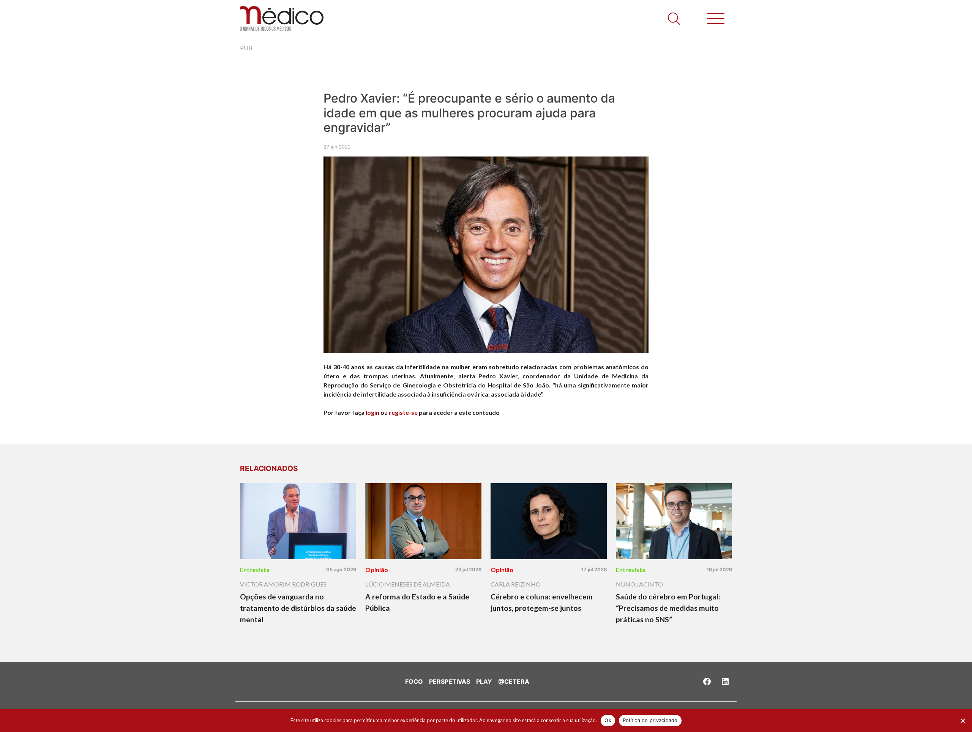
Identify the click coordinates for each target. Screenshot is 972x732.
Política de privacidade (650, 720)
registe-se (403, 412)
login (372, 412)
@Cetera (513, 681)
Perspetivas (449, 681)
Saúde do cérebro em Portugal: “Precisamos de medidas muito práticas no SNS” (668, 608)
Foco (414, 681)
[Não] (962, 720)
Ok (607, 720)
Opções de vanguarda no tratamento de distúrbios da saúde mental (298, 608)
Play (484, 681)
